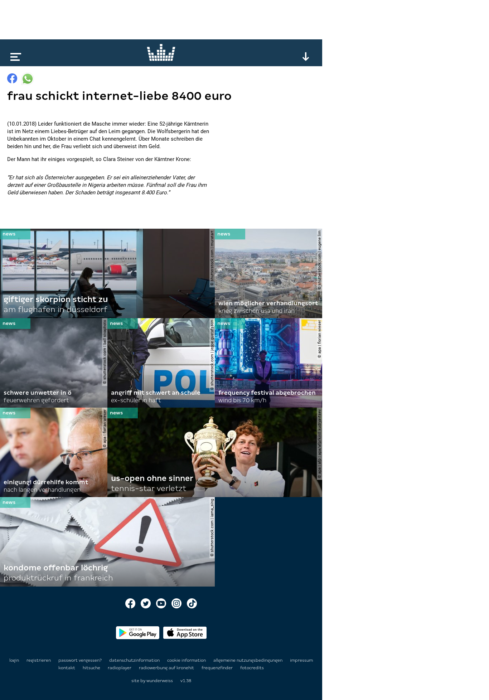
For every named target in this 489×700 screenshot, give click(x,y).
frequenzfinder (218, 667)
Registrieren (38, 660)
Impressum (301, 660)
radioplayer (120, 667)
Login (14, 660)
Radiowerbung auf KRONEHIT (167, 667)
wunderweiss (159, 680)
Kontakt (67, 667)
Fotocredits (252, 667)
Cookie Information (187, 660)
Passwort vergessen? (80, 660)
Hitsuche (92, 667)
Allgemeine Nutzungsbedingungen (248, 660)
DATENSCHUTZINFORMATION (135, 660)
